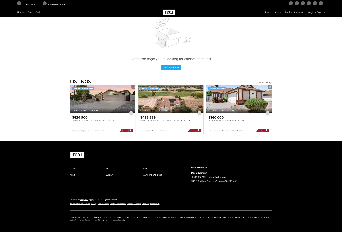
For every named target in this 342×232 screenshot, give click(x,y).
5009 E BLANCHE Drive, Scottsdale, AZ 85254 (93, 120)
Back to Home (171, 67)
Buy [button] (30, 12)
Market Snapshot (294, 12)
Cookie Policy (103, 204)
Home (20, 12)
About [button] (278, 12)
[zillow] (309, 3)
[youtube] (321, 3)
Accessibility (155, 204)
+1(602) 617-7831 (198, 177)
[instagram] (315, 3)
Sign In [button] (321, 12)
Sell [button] (38, 12)
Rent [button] (268, 12)
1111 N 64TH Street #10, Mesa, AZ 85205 (226, 120)
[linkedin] (297, 3)
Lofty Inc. (84, 200)
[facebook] (291, 3)
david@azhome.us (217, 177)
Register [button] (312, 12)
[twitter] (303, 3)
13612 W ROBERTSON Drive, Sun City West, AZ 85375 (165, 120)
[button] (88, 168)
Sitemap (145, 204)
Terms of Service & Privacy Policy (83, 204)
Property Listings (134, 204)
